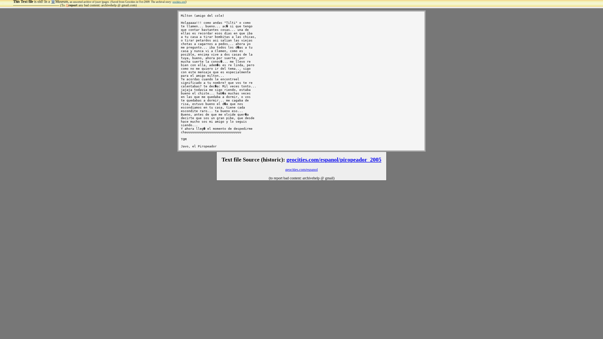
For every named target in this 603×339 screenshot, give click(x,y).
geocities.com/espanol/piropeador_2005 (333, 160)
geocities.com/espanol (301, 170)
